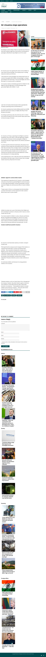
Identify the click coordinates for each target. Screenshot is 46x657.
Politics (3, 353)
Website (2, 338)
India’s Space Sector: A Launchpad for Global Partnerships (37, 73)
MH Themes (32, 653)
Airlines (13, 295)
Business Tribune (4, 11)
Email (2, 335)
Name (2, 332)
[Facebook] (44, 655)
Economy (13, 28)
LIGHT (35, 10)
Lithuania (3, 10)
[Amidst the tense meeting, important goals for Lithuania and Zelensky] (38, 105)
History (29, 10)
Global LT (24, 10)
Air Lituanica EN (7, 295)
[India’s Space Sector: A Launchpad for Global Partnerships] (38, 65)
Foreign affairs (16, 10)
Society (3, 428)
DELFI (9, 28)
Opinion (9, 10)
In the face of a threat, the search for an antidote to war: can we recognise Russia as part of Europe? (38, 53)
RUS (10, 11)
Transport (19, 295)
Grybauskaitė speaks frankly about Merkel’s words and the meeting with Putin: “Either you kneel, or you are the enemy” (38, 92)
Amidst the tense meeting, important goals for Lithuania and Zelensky (38, 114)
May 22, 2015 (5, 28)
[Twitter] (41, 655)
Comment (3, 323)
